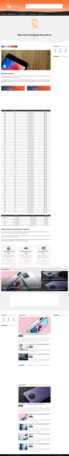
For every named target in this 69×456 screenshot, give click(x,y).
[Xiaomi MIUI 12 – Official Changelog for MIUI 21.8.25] (23, 416)
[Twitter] (66, 1)
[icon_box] (9, 254)
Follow (60, 48)
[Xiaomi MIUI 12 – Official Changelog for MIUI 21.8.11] (23, 436)
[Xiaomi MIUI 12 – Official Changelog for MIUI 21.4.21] (23, 446)
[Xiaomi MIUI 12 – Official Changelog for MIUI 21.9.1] (54, 286)
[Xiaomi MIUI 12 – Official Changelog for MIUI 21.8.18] (23, 426)
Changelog (4, 285)
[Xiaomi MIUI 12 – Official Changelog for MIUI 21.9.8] (54, 276)
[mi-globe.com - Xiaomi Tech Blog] (13, 6)
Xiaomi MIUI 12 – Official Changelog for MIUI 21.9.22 (32, 334)
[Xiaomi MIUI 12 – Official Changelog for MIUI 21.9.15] (31, 281)
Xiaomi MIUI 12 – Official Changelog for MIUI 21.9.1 (32, 404)
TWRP (29, 235)
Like (55, 48)
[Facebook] (64, 1)
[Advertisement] (44, 6)
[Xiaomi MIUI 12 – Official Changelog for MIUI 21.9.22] (11, 281)
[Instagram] (65, 1)
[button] (66, 14)
